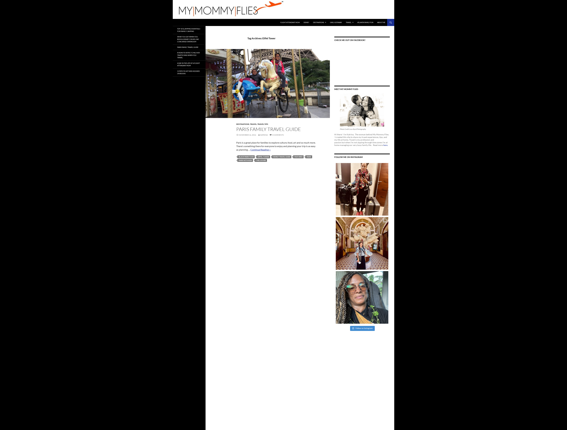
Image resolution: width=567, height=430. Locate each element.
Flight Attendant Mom (290, 22)
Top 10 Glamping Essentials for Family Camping (188, 30)
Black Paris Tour (246, 157)
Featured (298, 157)
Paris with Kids (245, 160)
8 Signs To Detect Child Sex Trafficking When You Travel (188, 55)
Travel (348, 22)
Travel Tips (262, 124)
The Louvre (261, 160)
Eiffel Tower (263, 157)
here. (385, 145)
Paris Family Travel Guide (268, 129)
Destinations (318, 22)
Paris (309, 157)
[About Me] (362, 110)
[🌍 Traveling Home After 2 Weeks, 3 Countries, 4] (362, 189)
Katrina (264, 135)
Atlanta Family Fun (365, 22)
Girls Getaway (336, 22)
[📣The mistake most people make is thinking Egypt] (362, 243)
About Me (381, 22)
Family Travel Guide (281, 157)
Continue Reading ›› (260, 149)
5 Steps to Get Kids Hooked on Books (188, 72)
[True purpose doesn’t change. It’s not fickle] (362, 297)
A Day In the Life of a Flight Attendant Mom (188, 64)
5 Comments (278, 135)
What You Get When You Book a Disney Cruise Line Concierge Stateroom (188, 39)
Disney (306, 22)
